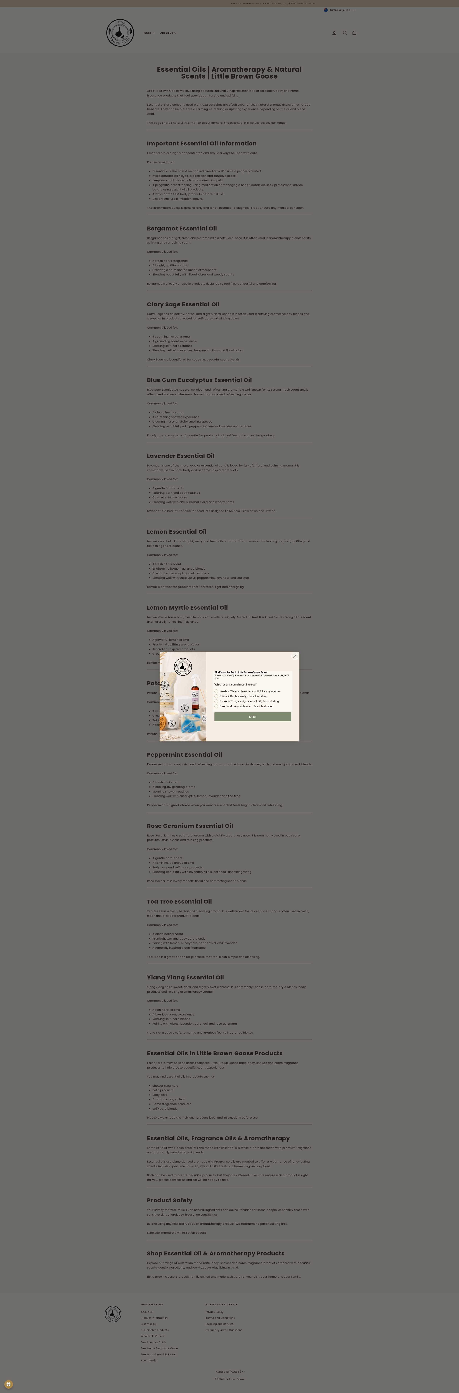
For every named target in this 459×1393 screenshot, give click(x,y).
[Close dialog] (295, 656)
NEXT (253, 716)
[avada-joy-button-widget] (8, 1384)
